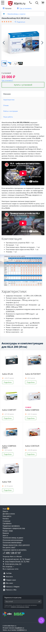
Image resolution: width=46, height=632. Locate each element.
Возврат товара (8, 531)
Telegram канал (11, 580)
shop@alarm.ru (19, 628)
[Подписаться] (39, 601)
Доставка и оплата (9, 514)
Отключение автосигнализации (13, 540)
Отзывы (6, 105)
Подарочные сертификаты (11, 526)
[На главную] (4, 14)
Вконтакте (9, 577)
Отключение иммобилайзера (12, 542)
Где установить (25, 8)
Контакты (6, 518)
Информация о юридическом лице (14, 528)
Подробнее (8, 382)
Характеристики (8, 99)
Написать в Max (11, 590)
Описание (7, 94)
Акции (5, 509)
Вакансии (6, 533)
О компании (6, 521)
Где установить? (7, 80)
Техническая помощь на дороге (13, 538)
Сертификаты (7, 523)
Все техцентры (7, 566)
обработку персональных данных (20, 607)
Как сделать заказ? (9, 547)
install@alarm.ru (22, 630)
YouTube (8, 573)
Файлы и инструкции (10, 111)
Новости (5, 511)
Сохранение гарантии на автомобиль (15, 550)
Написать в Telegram (12, 587)
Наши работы (8, 117)
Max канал (9, 583)
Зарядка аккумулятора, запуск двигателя (16, 545)
